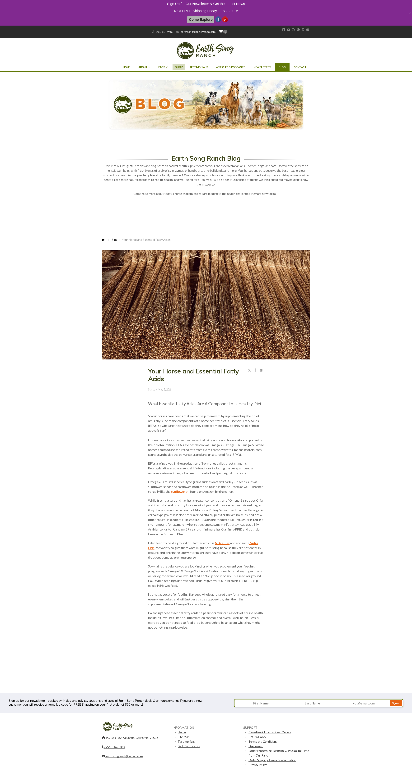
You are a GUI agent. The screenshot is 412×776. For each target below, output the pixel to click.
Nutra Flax (222, 543)
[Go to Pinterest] (298, 30)
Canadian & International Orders (269, 732)
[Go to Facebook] (283, 30)
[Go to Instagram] (293, 30)
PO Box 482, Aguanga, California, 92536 (132, 738)
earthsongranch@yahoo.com (198, 31)
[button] (225, 31)
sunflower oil (180, 491)
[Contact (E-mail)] (307, 30)
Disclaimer (255, 746)
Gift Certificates (189, 746)
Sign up (396, 703)
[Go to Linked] (303, 30)
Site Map (183, 737)
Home (182, 732)
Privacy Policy (257, 765)
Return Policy (257, 737)
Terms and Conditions (262, 741)
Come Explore (201, 20)
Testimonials (186, 741)
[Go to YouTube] (288, 30)
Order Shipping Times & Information (272, 760)
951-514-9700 (164, 31)
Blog (114, 239)
